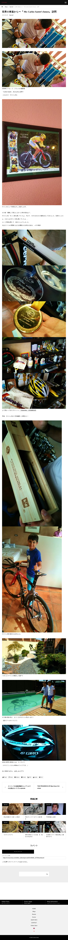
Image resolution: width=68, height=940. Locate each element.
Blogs (34, 911)
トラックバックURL (6, 855)
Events (34, 917)
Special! (11, 15)
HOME (34, 908)
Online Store (34, 925)
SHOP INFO (34, 919)
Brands (34, 914)
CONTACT (34, 922)
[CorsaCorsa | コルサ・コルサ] (7, 2)
